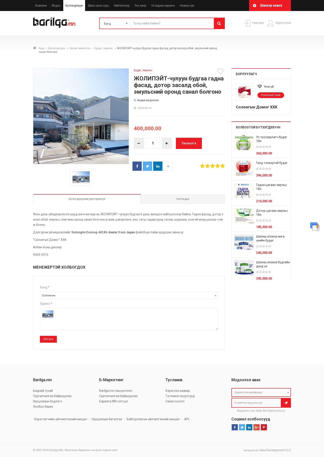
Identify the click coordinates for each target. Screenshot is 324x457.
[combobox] (129, 295)
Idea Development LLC (275, 450)
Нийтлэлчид (121, 5)
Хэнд (44, 287)
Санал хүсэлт (175, 401)
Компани (41, 5)
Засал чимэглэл (80, 48)
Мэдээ (56, 5)
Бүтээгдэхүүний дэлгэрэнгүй (87, 199)
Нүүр (41, 48)
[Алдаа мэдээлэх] (314, 226)
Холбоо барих (43, 406)
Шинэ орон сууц (98, 5)
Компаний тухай (270, 95)
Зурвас (46, 303)
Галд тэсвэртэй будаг (272, 163)
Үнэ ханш (140, 5)
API (186, 419)
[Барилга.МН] (54, 22)
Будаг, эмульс (104, 48)
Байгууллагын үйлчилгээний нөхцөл (153, 419)
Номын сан (187, 5)
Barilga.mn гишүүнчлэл (115, 390)
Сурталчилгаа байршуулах (52, 396)
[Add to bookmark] (221, 71)
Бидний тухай (43, 390)
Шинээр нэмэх (271, 5)
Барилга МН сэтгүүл (113, 401)
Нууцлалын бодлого (47, 401)
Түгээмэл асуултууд (180, 396)
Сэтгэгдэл (182, 199)
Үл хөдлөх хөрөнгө (163, 5)
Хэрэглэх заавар (177, 390)
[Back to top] (312, 431)
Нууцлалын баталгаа (107, 419)
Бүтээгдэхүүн (74, 5)
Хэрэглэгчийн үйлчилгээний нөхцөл (60, 419)
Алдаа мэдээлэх (148, 100)
